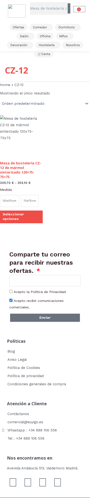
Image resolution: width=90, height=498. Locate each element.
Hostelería (46, 45)
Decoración (18, 45)
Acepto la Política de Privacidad (40, 292)
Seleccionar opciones (13, 216)
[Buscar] (69, 8)
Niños (63, 36)
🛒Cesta (43, 54)
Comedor (40, 27)
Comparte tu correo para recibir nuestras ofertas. (41, 262)
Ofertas (18, 27)
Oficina (45, 36)
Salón (24, 36)
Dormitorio (66, 27)
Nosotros (73, 45)
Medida (6, 190)
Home (5, 85)
